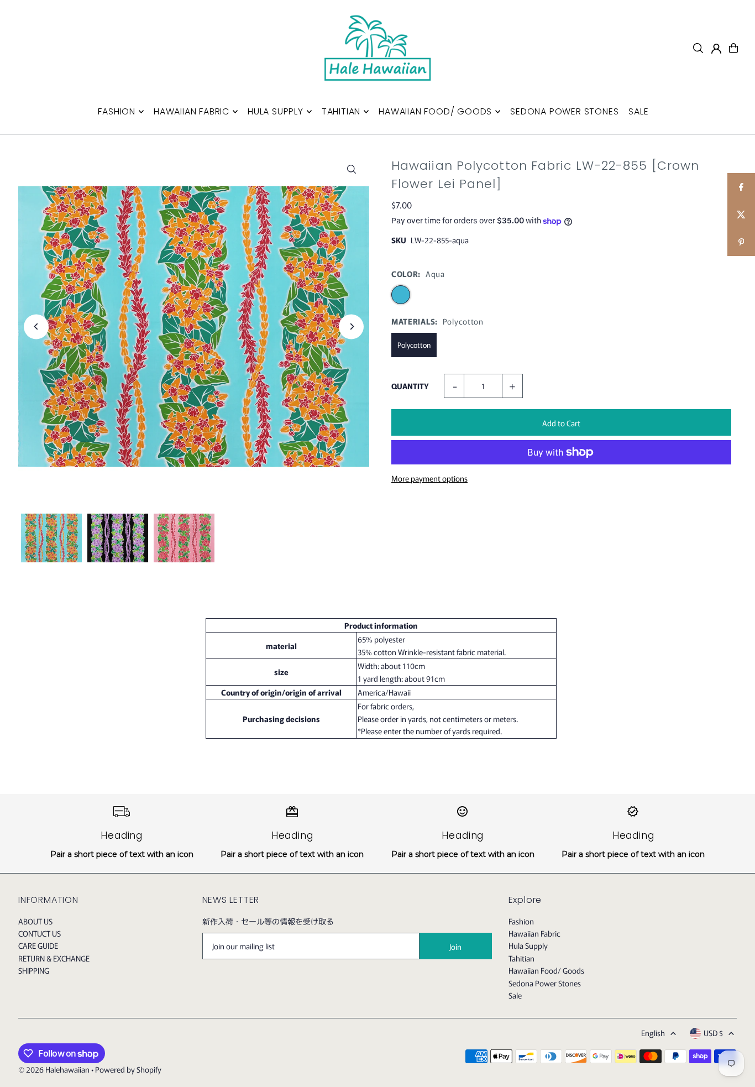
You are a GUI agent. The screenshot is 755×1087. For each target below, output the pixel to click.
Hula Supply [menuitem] (275, 111)
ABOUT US (35, 921)
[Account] (716, 49)
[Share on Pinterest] (741, 242)
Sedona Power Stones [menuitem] (564, 111)
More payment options (429, 478)
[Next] (351, 326)
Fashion (521, 921)
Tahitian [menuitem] (341, 111)
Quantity (410, 385)
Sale (515, 995)
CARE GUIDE (38, 945)
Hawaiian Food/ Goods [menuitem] (435, 111)
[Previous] (36, 326)
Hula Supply (528, 945)
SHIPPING (33, 970)
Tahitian (521, 958)
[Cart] (733, 48)
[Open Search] (698, 48)
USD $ (713, 1032)
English (653, 1032)
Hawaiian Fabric (534, 933)
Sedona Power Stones (544, 983)
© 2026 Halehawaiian (54, 1069)
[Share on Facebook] (741, 187)
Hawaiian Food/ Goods (546, 970)
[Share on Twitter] (741, 214)
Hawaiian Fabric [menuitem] (191, 111)
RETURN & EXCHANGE (54, 958)
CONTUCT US (39, 933)
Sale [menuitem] (638, 111)
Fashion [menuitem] (116, 111)
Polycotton (414, 344)
